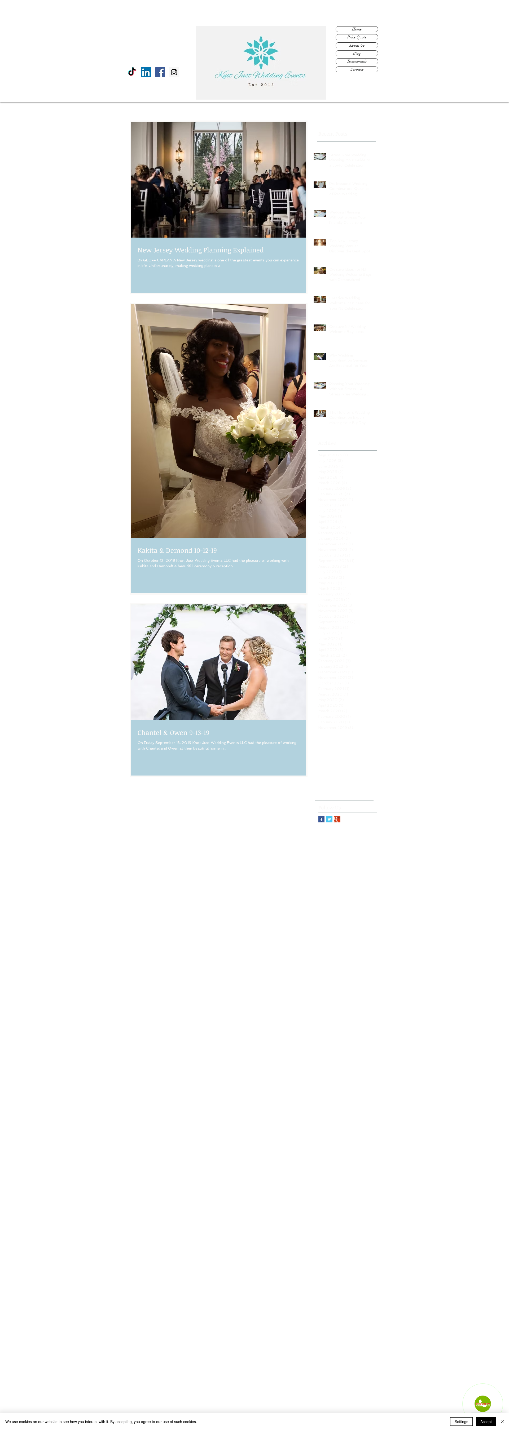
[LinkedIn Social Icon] (146, 72)
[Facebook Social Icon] (160, 72)
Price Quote (356, 37)
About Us (357, 45)
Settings (461, 1421)
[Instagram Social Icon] (174, 72)
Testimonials (357, 61)
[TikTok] (132, 72)
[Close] (502, 1421)
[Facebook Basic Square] (321, 819)
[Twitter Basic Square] (329, 819)
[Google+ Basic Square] (337, 819)
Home (357, 29)
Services (356, 69)
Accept (486, 1421)
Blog (357, 53)
